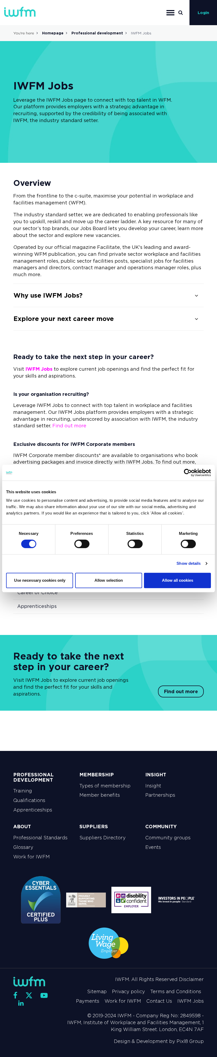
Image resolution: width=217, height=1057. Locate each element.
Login (203, 12)
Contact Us (159, 1001)
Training (22, 791)
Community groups (168, 837)
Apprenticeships (37, 606)
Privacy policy (128, 991)
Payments (87, 1001)
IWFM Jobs (38, 369)
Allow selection (108, 580)
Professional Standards (40, 837)
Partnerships (160, 795)
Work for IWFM (31, 856)
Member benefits (99, 795)
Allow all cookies (177, 580)
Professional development (97, 33)
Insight (153, 786)
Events (153, 847)
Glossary (23, 847)
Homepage (53, 33)
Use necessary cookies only (39, 580)
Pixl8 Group (190, 1041)
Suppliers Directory (102, 837)
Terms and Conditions (175, 991)
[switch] (81, 544)
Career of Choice (37, 592)
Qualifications (29, 800)
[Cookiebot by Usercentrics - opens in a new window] (188, 473)
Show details (189, 563)
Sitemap (97, 991)
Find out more (69, 425)
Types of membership (104, 786)
